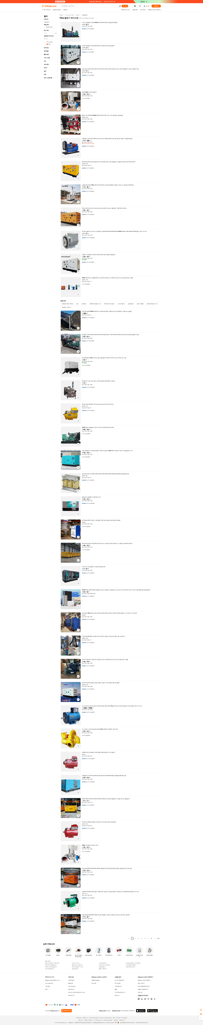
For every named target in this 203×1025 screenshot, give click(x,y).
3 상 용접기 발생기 (131, 965)
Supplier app (102, 1010)
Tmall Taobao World (93, 1017)
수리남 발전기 (103, 963)
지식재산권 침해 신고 (120, 992)
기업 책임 (47, 986)
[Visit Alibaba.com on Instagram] (148, 999)
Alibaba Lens (54, 1010)
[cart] (140, 6)
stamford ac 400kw (104, 965)
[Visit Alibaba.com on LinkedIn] (142, 999)
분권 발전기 (102, 967)
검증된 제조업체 (96, 980)
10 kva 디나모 (75, 963)
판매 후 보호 (71, 989)
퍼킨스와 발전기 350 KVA (52, 963)
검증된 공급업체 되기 (143, 989)
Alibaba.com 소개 (49, 977)
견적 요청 (94, 983)
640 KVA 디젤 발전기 (51, 965)
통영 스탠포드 (103, 969)
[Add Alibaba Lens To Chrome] (66, 1010)
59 (151, 938)
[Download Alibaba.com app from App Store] (141, 1010)
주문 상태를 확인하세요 (143, 986)
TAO (114, 1017)
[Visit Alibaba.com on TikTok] (155, 999)
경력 (46, 989)
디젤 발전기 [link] (85, 15)
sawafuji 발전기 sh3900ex (133, 963)
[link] (201, 1010)
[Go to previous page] (129, 938)
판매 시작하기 (141, 983)
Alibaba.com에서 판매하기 (144, 980)
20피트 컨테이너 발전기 (109, 303)
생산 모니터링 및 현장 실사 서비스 (76, 992)
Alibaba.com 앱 (116, 1010)
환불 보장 (70, 983)
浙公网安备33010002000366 (127, 1022)
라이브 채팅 (117, 983)
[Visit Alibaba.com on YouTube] (151, 999)
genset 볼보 (131, 303)
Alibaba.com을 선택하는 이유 (52, 980)
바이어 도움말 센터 (119, 980)
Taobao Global (108, 1017)
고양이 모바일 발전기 (51, 967)
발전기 (78, 15)
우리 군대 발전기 (121, 303)
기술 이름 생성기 (49, 969)
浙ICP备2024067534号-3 (142, 1022)
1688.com (85, 1017)
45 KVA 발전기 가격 (77, 967)
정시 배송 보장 (71, 986)
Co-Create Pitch (49, 983)
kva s (77, 303)
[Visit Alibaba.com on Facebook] (139, 999)
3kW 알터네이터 (130, 967)
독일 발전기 (75, 969)
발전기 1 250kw (140, 303)
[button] (120, 6)
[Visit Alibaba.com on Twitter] (145, 999)
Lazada (101, 1017)
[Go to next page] (155, 938)
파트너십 (140, 992)
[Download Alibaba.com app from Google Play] (152, 1010)
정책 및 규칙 (71, 995)
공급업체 (92, 28)
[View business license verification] (116, 1022)
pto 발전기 (84, 303)
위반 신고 (117, 995)
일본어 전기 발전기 (77, 965)
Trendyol (118, 1017)
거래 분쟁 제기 (118, 986)
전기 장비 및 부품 (69, 15)
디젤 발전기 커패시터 (66, 307)
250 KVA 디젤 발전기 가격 (95, 303)
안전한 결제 (71, 980)
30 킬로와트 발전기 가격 (152, 303)
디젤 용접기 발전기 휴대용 (67, 303)
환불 (116, 989)
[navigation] (51, 477)
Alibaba (61, 15)
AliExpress (78, 1017)
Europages (124, 1017)
